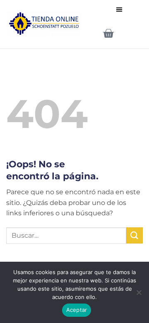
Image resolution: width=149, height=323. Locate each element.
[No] (139, 294)
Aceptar (76, 309)
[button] (119, 9)
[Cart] (108, 33)
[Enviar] (134, 235)
